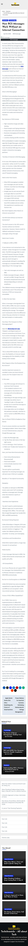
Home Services (9, 859)
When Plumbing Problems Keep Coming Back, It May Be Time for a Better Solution (13, 880)
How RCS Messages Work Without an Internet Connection (13, 27)
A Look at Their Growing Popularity (12, 808)
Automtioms (8, 909)
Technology (12, 20)
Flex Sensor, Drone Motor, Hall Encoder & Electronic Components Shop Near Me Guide (13, 802)
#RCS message (16, 33)
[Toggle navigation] (2, 4)
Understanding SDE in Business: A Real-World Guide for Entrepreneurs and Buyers (14, 769)
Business (5, 20)
